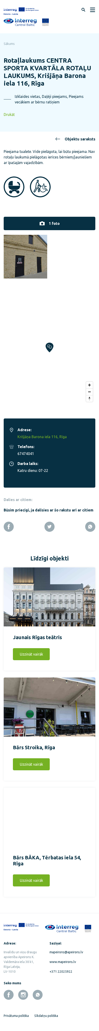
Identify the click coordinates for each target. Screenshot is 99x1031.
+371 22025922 (61, 971)
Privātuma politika (16, 1016)
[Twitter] (49, 527)
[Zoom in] (89, 385)
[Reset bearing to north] (89, 398)
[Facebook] (9, 527)
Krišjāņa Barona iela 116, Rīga (42, 437)
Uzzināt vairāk (31, 654)
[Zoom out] (89, 391)
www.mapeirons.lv (63, 962)
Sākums (9, 44)
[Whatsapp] (90, 527)
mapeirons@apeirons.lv (66, 952)
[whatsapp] (38, 995)
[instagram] (23, 995)
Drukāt (9, 114)
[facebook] (9, 995)
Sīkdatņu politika (46, 1016)
